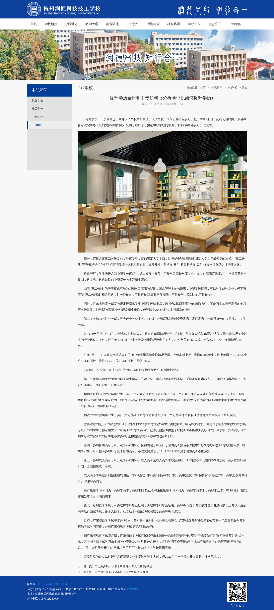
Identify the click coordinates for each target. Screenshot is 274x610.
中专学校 (37, 116)
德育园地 (112, 24)
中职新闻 (235, 24)
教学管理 (91, 24)
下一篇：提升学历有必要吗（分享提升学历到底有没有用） (114, 571)
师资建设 (153, 24)
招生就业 (132, 24)
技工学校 (37, 108)
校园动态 (71, 24)
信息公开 (214, 24)
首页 (33, 24)
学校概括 (51, 24)
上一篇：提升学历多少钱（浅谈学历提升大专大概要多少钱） (116, 566)
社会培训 (173, 24)
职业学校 (37, 100)
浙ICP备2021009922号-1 (52, 584)
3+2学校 (37, 125)
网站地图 (132, 589)
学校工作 (194, 24)
